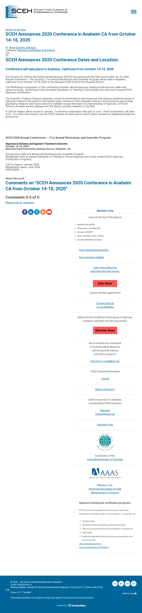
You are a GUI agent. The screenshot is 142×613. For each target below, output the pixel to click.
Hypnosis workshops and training (36, 50)
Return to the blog (16, 29)
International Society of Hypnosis (105, 459)
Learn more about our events (90, 544)
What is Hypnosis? (105, 389)
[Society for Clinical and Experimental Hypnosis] (37, 17)
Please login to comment (20, 202)
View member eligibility (91, 257)
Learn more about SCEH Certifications (94, 547)
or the (117, 489)
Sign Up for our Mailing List (105, 361)
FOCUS (105, 378)
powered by (62, 605)
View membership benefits (93, 250)
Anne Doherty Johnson (22, 47)
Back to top (128, 593)
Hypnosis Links (105, 424)
